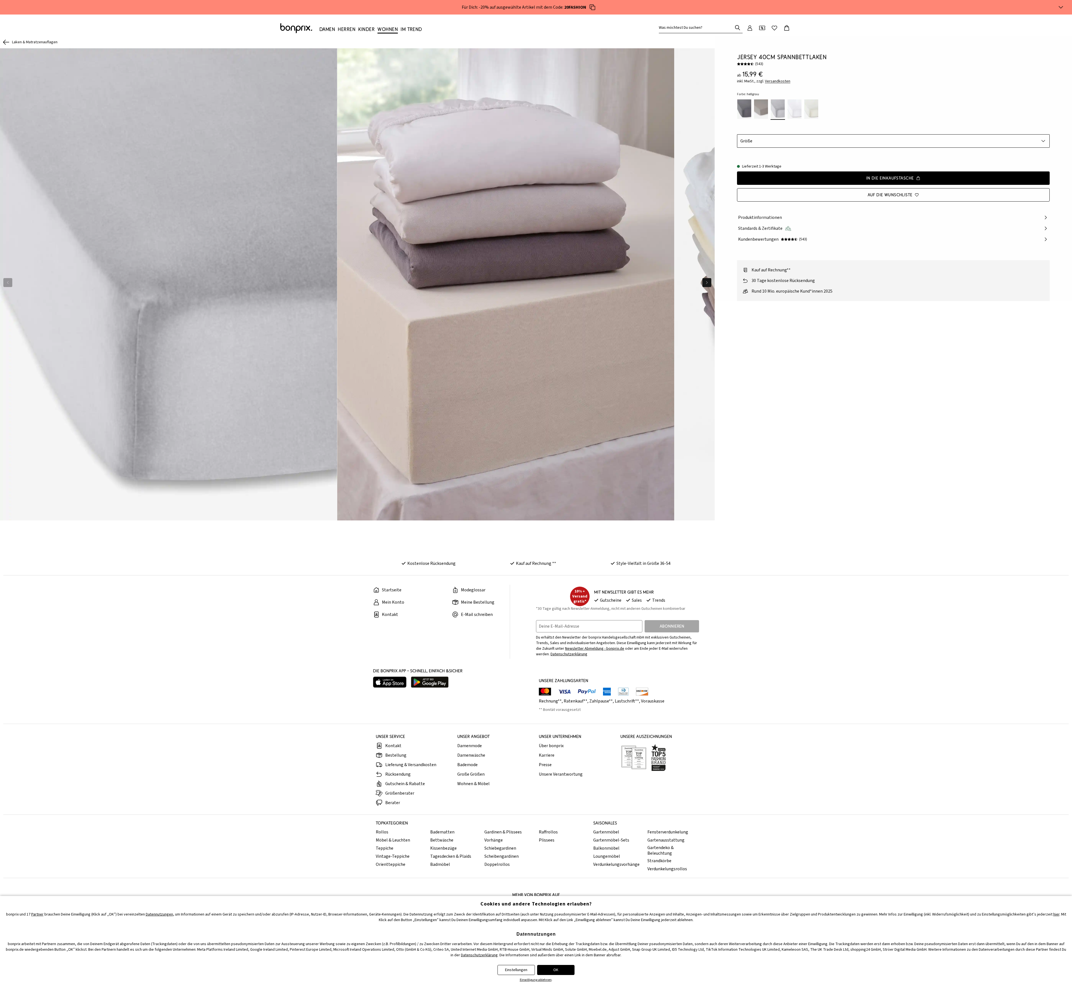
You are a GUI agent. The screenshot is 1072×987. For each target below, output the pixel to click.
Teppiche (384, 848)
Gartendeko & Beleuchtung (660, 850)
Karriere (546, 755)
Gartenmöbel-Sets (611, 840)
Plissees (546, 840)
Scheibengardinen (501, 856)
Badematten (442, 832)
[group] (168, 284)
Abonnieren (672, 626)
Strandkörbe (659, 861)
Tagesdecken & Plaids (450, 856)
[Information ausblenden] (1060, 7)
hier (1056, 914)
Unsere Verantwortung (561, 774)
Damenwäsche (471, 755)
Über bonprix (551, 746)
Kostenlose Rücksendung (431, 563)
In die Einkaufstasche (890, 178)
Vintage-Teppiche (393, 856)
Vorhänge (493, 840)
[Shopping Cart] (787, 28)
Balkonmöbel (606, 848)
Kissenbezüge (443, 848)
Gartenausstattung (666, 840)
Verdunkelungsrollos (667, 869)
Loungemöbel (606, 856)
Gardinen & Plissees (503, 832)
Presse (545, 765)
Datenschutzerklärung (569, 654)
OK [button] (555, 970)
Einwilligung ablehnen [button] (536, 980)
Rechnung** (550, 701)
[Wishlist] (774, 28)
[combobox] (697, 27)
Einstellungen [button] (516, 970)
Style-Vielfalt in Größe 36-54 (643, 563)
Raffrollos (548, 832)
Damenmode (469, 746)
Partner (37, 914)
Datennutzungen (159, 914)
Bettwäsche (441, 840)
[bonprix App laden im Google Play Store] (430, 682)
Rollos (382, 832)
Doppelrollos (497, 864)
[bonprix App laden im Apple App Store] (389, 682)
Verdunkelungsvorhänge (616, 864)
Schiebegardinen (500, 848)
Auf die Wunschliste (890, 194)
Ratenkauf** (575, 701)
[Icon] (592, 7)
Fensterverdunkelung (667, 832)
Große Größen (471, 774)
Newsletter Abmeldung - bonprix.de (594, 648)
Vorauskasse (652, 701)
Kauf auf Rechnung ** (536, 563)
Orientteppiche (390, 864)
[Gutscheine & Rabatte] (762, 28)
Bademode (467, 765)
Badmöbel (440, 864)
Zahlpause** (601, 701)
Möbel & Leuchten (393, 840)
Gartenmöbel (606, 832)
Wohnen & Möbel (473, 784)
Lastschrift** (627, 701)
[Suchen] (738, 28)
